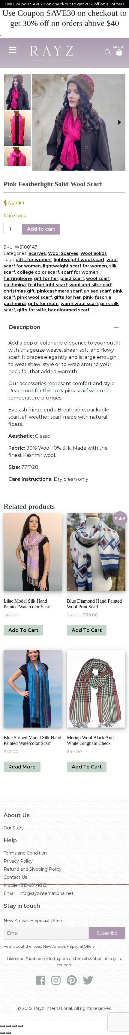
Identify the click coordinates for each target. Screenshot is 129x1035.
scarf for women (79, 272)
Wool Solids (93, 253)
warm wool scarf (79, 303)
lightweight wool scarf (79, 259)
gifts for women (34, 259)
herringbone (18, 278)
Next (119, 122)
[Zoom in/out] (2, 1026)
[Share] (14, 1026)
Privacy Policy (18, 861)
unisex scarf (97, 291)
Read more (22, 767)
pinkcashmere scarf (59, 291)
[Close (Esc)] (20, 1026)
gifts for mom (43, 303)
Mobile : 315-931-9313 (25, 885)
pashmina (15, 284)
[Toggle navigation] (12, 49)
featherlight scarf (47, 284)
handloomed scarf (68, 310)
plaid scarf (72, 278)
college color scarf (38, 272)
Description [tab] (24, 327)
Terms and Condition (25, 853)
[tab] (64, 327)
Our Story (14, 828)
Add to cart (41, 229)
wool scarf (98, 278)
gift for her (46, 278)
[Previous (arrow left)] (2, 1033)
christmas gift (19, 291)
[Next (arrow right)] (8, 1033)
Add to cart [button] (23, 630)
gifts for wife (31, 310)
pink (88, 297)
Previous (38, 122)
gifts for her (67, 297)
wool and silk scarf (90, 284)
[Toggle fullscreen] (8, 1026)
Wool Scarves (63, 253)
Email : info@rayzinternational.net (39, 893)
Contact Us (15, 877)
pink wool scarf (34, 297)
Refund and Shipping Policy (33, 869)
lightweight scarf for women (75, 266)
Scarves (37, 253)
